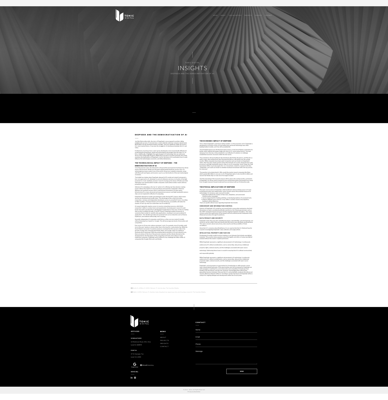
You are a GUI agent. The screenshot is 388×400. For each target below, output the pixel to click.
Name (198, 330)
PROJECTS (164, 340)
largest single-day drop (222, 151)
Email (198, 337)
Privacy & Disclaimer (194, 391)
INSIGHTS (164, 343)
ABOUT (163, 337)
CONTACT (164, 346)
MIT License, (174, 196)
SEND (242, 371)
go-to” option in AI (159, 187)
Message (199, 351)
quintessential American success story (171, 169)
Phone (198, 344)
